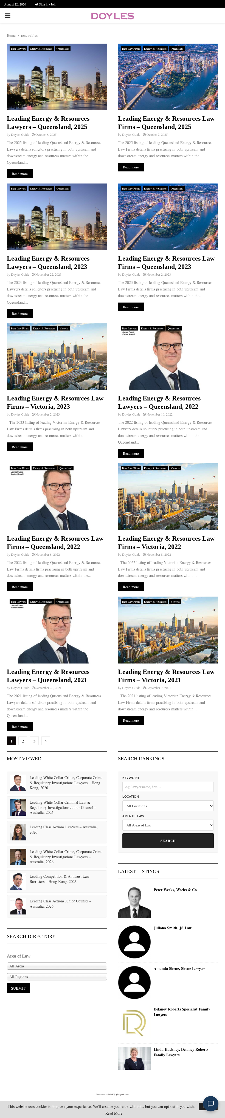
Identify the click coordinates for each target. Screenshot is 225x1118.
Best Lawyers (18, 48)
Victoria (64, 328)
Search (168, 840)
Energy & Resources (41, 48)
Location (130, 796)
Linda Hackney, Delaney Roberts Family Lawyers (181, 1052)
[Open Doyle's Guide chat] (210, 1103)
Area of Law (133, 816)
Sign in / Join (47, 4)
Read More (113, 1113)
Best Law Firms (131, 48)
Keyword (130, 778)
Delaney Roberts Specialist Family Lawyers (182, 1011)
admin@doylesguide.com (117, 1094)
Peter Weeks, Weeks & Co (175, 890)
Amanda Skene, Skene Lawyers (179, 968)
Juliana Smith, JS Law (173, 928)
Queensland (63, 48)
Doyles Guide (20, 134)
